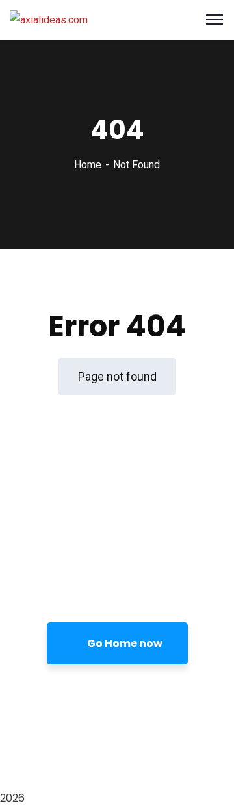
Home (87, 164)
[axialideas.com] (49, 19)
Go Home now (123, 643)
